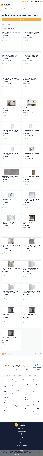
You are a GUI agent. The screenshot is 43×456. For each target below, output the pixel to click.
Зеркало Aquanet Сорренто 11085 (30, 314)
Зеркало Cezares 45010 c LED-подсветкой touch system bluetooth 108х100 (31, 246)
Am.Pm (5, 388)
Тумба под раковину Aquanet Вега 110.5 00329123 (10, 200)
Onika (26, 388)
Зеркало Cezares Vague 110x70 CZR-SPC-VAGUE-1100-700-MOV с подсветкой (32, 33)
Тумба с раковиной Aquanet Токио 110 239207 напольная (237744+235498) (10, 131)
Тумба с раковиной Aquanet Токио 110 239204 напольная (31, 131)
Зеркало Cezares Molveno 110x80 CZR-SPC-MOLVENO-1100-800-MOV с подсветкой (31, 56)
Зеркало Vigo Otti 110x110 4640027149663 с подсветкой (11, 33)
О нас (21, 437)
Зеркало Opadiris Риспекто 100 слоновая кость (31, 223)
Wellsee (37, 401)
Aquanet (5, 389)
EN (7, 375)
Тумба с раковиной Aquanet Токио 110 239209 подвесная (10, 108)
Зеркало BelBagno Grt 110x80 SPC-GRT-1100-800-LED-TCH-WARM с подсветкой (31, 292)
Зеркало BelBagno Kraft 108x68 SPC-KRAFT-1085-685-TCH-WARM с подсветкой (10, 292)
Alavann (5, 383)
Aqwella (5, 391)
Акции (21, 442)
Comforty (6, 409)
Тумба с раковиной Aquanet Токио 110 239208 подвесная (31, 108)
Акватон (37, 404)
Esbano (16, 385)
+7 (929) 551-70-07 (34, 1)
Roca (26, 406)
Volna (37, 397)
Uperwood (38, 387)
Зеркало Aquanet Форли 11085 (8, 314)
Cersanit (5, 405)
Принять (38, 453)
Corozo (5, 410)
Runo (26, 408)
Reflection (27, 405)
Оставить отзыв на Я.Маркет (21, 446)
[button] (38, 360)
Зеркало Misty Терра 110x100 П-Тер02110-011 (11, 246)
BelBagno (6, 400)
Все (3, 375)
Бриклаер (38, 408)
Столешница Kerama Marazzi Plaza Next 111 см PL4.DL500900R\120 (10, 177)
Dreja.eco (16, 381)
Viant (37, 391)
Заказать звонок (25, 1)
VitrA (16, 369)
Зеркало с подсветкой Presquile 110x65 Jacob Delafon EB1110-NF (10, 223)
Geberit (16, 388)
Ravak (26, 397)
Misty (6, 369)
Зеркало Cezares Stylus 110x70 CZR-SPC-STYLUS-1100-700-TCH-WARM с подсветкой (11, 56)
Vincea (37, 394)
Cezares (5, 407)
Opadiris (26, 389)
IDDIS (16, 393)
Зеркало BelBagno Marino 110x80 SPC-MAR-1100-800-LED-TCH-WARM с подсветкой (31, 269)
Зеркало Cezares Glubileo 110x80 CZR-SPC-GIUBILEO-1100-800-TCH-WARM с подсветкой (10, 79)
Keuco (16, 408)
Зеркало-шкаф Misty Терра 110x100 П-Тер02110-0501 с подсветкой (31, 200)
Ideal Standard (37, 369)
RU (9, 375)
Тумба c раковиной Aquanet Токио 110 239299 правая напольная (10, 154)
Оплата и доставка (21, 439)
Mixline (26, 384)
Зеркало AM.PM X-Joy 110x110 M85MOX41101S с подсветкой (29, 79)
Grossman (17, 390)
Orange (26, 369)
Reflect (26, 403)
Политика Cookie (6, 454)
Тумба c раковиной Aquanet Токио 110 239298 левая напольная (31, 154)
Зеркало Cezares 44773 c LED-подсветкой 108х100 (11, 269)
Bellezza (5, 402)
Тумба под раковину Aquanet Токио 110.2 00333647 (31, 177)
